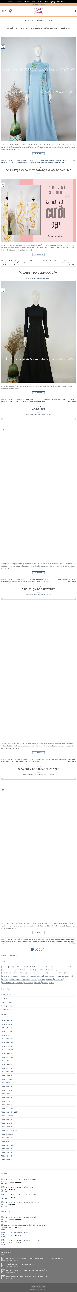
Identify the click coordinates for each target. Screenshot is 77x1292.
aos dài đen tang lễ (40, 401)
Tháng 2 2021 (5, 1148)
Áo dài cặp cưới (61, 939)
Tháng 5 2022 (5, 1119)
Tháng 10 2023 (6, 1079)
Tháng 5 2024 (5, 1061)
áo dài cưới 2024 (52, 261)
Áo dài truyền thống (51, 970)
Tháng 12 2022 (6, 1108)
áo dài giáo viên (24, 976)
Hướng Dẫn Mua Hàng (8, 995)
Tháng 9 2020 (5, 1156)
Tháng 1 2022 (5, 1127)
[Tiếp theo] (44, 949)
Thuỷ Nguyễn (47, 278)
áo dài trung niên (58, 979)
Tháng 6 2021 (5, 1141)
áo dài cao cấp (44, 160)
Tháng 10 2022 (6, 1116)
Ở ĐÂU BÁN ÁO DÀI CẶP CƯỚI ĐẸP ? (38, 769)
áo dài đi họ (17, 581)
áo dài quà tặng (50, 941)
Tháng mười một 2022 (8, 1112)
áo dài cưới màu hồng (9, 263)
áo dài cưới (59, 160)
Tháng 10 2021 (6, 1134)
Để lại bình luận (72, 264)
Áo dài (24, 160)
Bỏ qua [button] (68, 2)
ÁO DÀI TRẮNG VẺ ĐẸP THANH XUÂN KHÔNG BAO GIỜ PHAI (27, 1270)
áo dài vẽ (18, 264)
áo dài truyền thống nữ (59, 162)
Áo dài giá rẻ (8, 761)
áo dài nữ (32, 401)
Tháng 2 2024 (5, 1072)
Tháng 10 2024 (6, 1050)
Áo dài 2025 (30, 261)
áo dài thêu (4, 264)
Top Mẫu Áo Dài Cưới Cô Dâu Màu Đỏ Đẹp (20, 1264)
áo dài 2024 (26, 399)
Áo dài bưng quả (47, 399)
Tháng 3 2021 (5, 1145)
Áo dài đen (9, 401)
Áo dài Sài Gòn (43, 162)
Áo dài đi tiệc (24, 581)
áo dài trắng (19, 982)
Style (3, 998)
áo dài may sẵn (35, 162)
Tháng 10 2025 (6, 1031)
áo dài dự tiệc (14, 976)
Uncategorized (6, 1006)
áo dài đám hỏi (56, 263)
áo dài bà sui (37, 160)
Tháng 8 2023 (5, 1086)
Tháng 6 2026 (5, 1024)
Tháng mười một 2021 (8, 1130)
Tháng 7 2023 (5, 1090)
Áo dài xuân (68, 970)
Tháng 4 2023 (5, 1094)
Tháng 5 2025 (5, 1046)
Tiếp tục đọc (38, 154)
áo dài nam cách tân (24, 401)
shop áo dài (5, 967)
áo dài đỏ (51, 982)
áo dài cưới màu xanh (45, 263)
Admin (47, 34)
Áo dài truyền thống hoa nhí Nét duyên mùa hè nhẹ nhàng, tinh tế (27, 1276)
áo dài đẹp (10, 162)
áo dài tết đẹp (36, 761)
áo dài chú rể (61, 399)
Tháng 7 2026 (5, 1020)
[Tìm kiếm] (10, 11)
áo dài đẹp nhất (18, 162)
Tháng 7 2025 (5, 1039)
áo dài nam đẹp (26, 979)
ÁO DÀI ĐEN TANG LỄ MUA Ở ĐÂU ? (38, 272)
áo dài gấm (33, 976)
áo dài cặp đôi (5, 976)
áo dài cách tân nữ (46, 579)
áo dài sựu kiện (66, 941)
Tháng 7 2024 (5, 1053)
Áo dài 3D (32, 399)
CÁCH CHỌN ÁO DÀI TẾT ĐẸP (38, 589)
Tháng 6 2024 (5, 1057)
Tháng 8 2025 (5, 1035)
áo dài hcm (40, 976)
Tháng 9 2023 (5, 1083)
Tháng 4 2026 (5, 1028)
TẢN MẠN (38, 25)
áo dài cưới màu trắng (21, 263)
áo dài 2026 (30, 160)
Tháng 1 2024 (5, 1075)
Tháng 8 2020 (5, 1159)
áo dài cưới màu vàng (33, 263)
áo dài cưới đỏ (61, 261)
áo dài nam (5, 979)
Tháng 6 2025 (5, 1042)
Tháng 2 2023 (5, 1101)
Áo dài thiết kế (12, 264)
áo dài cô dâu (52, 160)
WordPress (5, 1009)
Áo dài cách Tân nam (35, 579)
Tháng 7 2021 (5, 1138)
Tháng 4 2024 (5, 1064)
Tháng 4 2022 (5, 1123)
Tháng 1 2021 (5, 1152)
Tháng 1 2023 (5, 1105)
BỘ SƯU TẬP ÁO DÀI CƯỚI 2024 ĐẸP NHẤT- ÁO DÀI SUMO (38, 170)
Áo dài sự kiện (31, 970)
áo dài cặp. (55, 399)
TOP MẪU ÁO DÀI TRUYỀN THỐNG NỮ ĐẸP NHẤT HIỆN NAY (38, 28)
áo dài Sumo (40, 581)
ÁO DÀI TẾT (38, 409)
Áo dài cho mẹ (34, 967)
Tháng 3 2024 (5, 1068)
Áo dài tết (50, 162)
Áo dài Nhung (21, 761)
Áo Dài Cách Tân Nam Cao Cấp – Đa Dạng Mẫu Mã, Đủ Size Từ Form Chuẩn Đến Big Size (34, 1258)
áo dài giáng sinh (35, 941)
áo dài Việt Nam (28, 982)
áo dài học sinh (26, 162)
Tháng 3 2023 (5, 1097)
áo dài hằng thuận (49, 976)
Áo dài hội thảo (67, 967)
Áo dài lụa (15, 761)
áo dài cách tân (32, 973)
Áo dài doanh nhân (68, 160)
